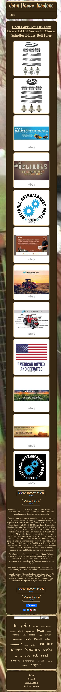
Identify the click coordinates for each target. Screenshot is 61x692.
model (28, 638)
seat (44, 655)
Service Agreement (31, 686)
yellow (40, 635)
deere (16, 649)
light (27, 656)
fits (15, 625)
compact (35, 665)
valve (47, 639)
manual (16, 644)
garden (18, 656)
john (25, 625)
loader (12, 632)
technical (17, 639)
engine (32, 634)
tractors (32, 649)
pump (38, 638)
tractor (45, 643)
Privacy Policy (31, 683)
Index (31, 675)
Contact (31, 679)
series (47, 649)
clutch (49, 661)
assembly (46, 626)
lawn (40, 631)
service (15, 660)
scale (50, 631)
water (33, 645)
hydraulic (30, 632)
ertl (35, 655)
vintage (15, 634)
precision (28, 660)
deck (20, 631)
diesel (26, 645)
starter (24, 635)
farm (40, 660)
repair (24, 666)
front (35, 626)
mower (48, 635)
